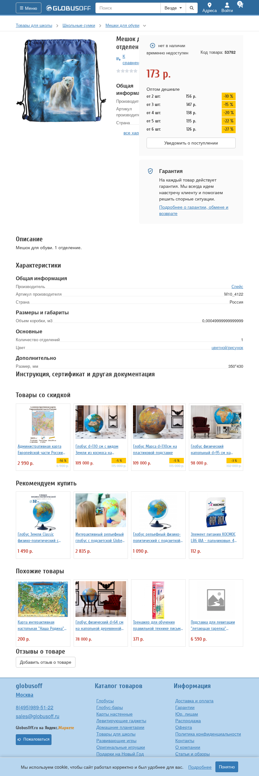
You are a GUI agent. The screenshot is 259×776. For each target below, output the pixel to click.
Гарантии (185, 707)
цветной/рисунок (227, 347)
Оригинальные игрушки (120, 747)
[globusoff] (68, 8)
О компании (187, 747)
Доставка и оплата (194, 700)
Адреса (209, 10)
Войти (227, 10)
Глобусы (105, 700)
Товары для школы (116, 733)
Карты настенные (114, 714)
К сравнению (134, 59)
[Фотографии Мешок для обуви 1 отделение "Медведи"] (61, 80)
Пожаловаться (36, 739)
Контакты (184, 740)
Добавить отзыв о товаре (45, 662)
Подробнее (200, 767)
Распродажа (188, 720)
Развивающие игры (116, 740)
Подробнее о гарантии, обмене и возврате (193, 210)
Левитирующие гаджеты (121, 720)
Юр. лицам (186, 714)
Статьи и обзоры (192, 753)
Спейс (237, 286)
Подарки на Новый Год (120, 753)
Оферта (183, 727)
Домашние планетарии (120, 727)
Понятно (227, 767)
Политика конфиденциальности (208, 733)
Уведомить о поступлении (191, 142)
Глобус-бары (109, 707)
